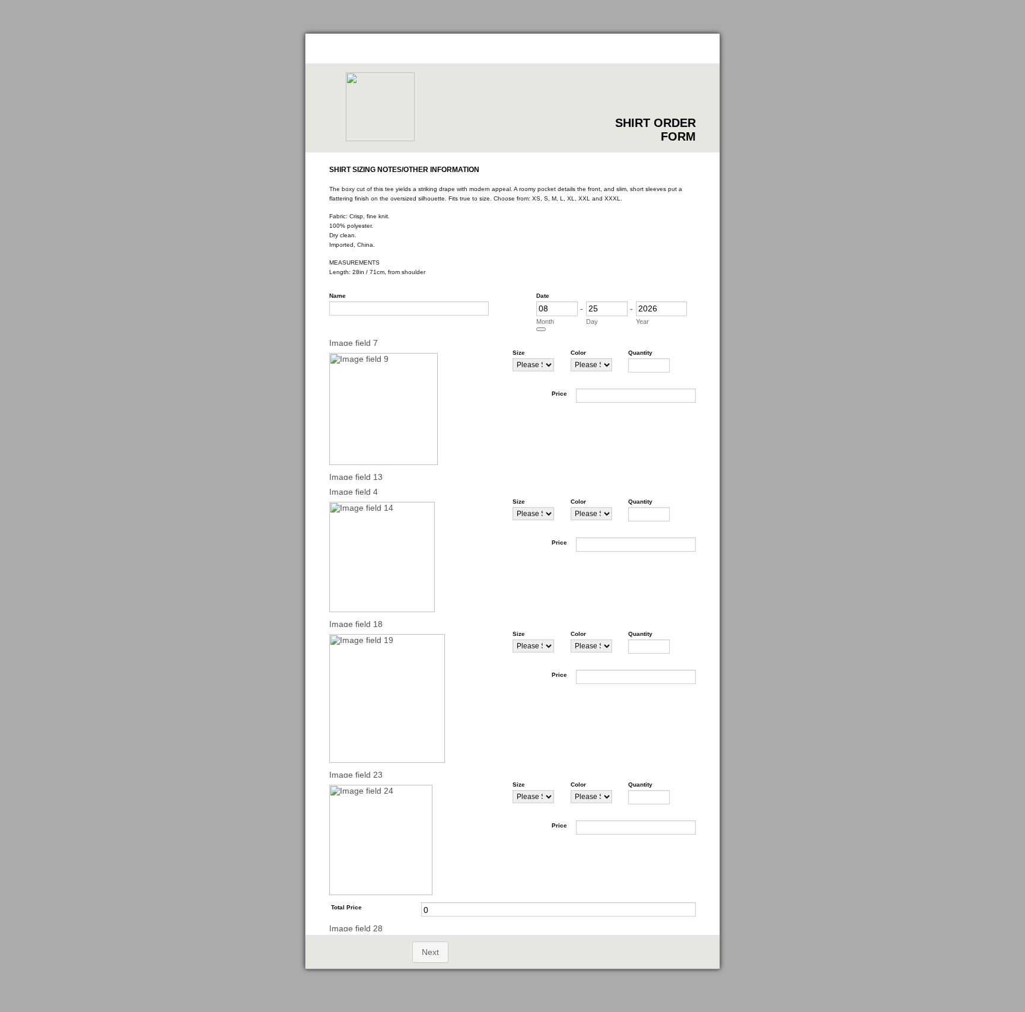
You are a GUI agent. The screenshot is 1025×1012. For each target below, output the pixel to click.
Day (592, 321)
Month (545, 321)
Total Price (346, 907)
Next (430, 952)
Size (518, 352)
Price (559, 393)
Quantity (640, 352)
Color (578, 352)
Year (642, 321)
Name (337, 295)
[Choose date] (541, 329)
